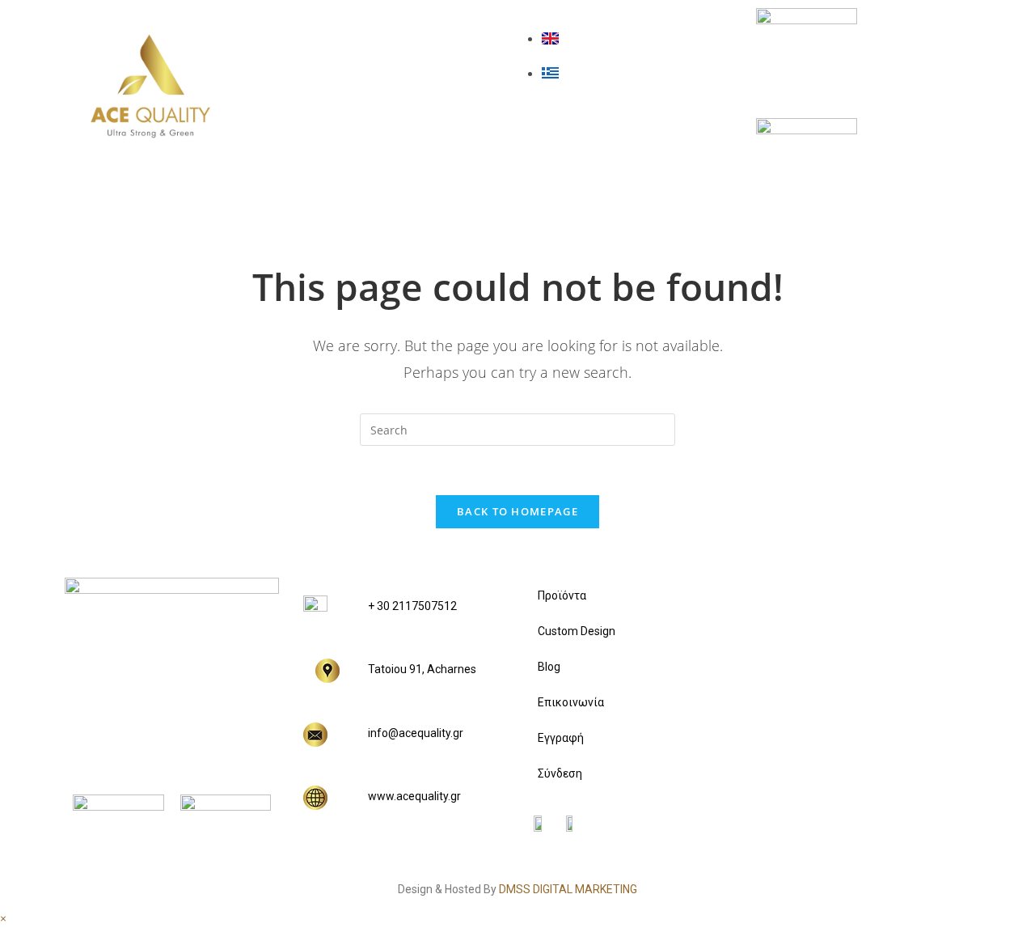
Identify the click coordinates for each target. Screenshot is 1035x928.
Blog (338, 117)
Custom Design (386, 73)
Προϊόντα (361, 30)
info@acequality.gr (415, 733)
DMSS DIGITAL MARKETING (568, 889)
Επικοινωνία (373, 161)
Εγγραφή (561, 737)
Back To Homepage (517, 511)
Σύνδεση (560, 773)
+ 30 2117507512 (412, 606)
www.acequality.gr (414, 796)
